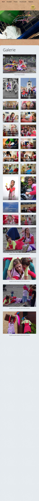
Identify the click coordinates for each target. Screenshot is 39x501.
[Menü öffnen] (33, 7)
